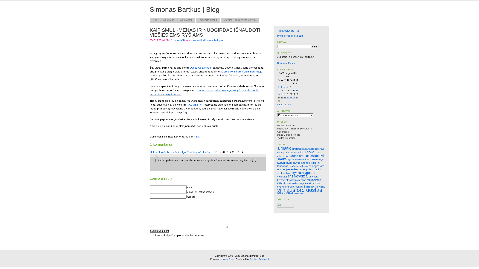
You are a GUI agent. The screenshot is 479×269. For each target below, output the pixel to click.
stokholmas (314, 179)
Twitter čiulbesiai (286, 138)
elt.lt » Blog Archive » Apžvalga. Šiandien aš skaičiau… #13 (184, 152)
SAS (290, 176)
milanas (304, 166)
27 (288, 97)
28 (291, 97)
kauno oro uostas (302, 156)
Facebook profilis (286, 125)
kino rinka (311, 159)
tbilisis (280, 183)
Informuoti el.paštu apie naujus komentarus (178, 235)
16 (297, 90)
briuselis (289, 152)
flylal (311, 152)
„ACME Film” (195, 104)
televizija (289, 183)
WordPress (228, 259)
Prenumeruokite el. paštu (290, 36)
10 (279, 90)
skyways (291, 179)
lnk (318, 162)
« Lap (280, 104)
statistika (301, 180)
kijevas (291, 159)
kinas (207, 40)
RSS (196, 136)
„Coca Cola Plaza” (201, 67)
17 (279, 94)
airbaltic (284, 148)
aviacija (310, 149)
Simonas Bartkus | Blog (184, 9)
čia (184, 112)
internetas (283, 155)
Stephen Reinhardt (259, 259)
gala (318, 152)
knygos (321, 159)
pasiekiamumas (296, 169)
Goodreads (283, 132)
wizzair (289, 193)
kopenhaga (284, 162)
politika (310, 169)
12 (285, 90)
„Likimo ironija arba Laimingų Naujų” (241, 71)
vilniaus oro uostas (299, 190)
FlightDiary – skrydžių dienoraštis (294, 128)
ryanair (298, 173)
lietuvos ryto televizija (303, 162)
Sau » (288, 104)
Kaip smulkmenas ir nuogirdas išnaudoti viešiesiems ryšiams (205, 32)
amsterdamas (299, 149)
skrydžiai (301, 176)
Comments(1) (177, 40)
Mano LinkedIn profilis (288, 135)
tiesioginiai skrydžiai (307, 183)
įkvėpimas (298, 193)
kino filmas (299, 159)
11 (282, 90)
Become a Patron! (286, 63)
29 (294, 97)
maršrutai (294, 166)
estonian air (300, 152)
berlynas (319, 149)
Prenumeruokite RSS (288, 31)
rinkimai (289, 173)
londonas (282, 166)
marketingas (216, 40)
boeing (280, 152)
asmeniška (198, 40)
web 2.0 (281, 193)
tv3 (303, 186)
